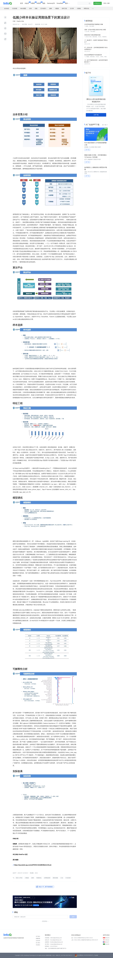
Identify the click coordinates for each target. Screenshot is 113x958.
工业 (61, 878)
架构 (32, 878)
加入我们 (38, 942)
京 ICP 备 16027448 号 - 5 (67, 955)
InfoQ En (107, 937)
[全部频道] (92, 8)
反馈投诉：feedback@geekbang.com (54, 942)
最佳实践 (95, 36)
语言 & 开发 (19, 878)
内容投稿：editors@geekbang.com (53, 937)
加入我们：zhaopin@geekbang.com (53, 944)
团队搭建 (55, 878)
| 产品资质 (95, 955)
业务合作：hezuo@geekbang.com (53, 940)
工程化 (101, 56)
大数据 (27, 878)
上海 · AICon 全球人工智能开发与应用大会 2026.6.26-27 (84, 940)
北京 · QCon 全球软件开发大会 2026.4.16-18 (82, 937)
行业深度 (68, 878)
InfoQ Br (107, 944)
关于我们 (38, 936)
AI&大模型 (91, 26)
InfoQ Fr (107, 942)
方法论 (99, 36)
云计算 (87, 31)
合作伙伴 (38, 940)
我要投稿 (38, 938)
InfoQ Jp (107, 940)
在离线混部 (47, 878)
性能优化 (38, 878)
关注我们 (38, 944)
